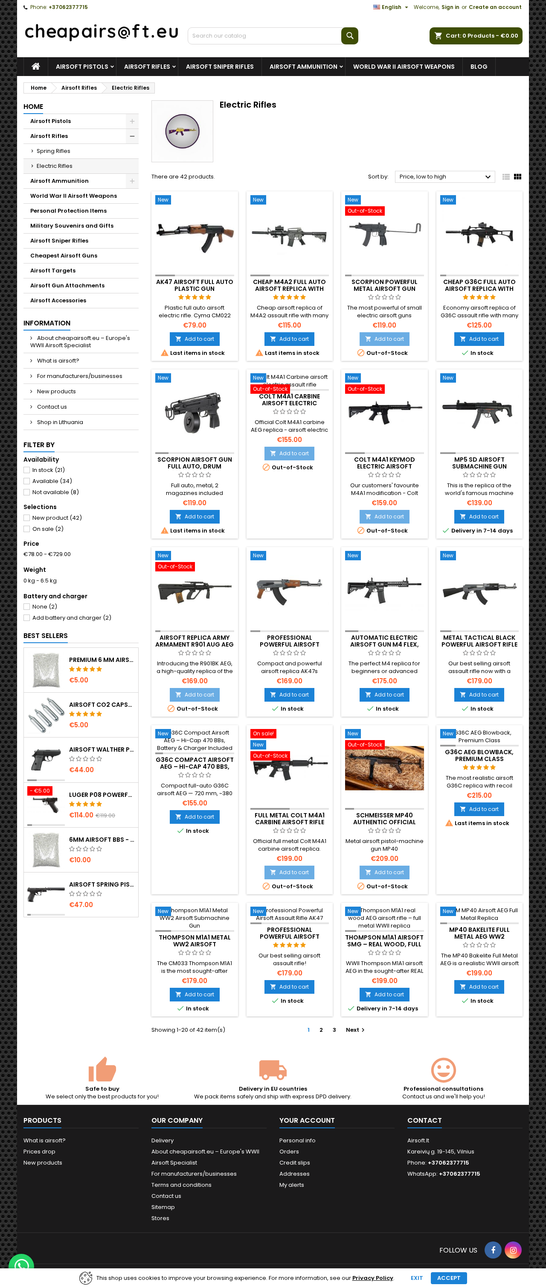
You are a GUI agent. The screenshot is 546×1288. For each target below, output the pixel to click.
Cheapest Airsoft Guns (63, 256)
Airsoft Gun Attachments (67, 285)
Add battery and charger (71, 618)
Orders (289, 1151)
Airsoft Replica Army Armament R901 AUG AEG (194, 641)
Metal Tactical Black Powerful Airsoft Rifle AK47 (479, 644)
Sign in (450, 7)
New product (57, 518)
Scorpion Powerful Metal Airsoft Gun (384, 285)
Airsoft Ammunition (303, 66)
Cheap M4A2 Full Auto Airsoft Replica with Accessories (289, 289)
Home (33, 106)
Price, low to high (446, 177)
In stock (48, 470)
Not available (55, 492)
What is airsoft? (57, 361)
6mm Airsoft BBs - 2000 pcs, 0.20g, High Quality (102, 839)
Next (356, 1030)
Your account (307, 1120)
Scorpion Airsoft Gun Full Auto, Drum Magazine (194, 466)
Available (52, 481)
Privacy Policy (372, 1278)
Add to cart (194, 338)
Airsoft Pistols (82, 66)
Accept (449, 1278)
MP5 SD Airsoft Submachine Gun (479, 463)
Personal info (297, 1140)
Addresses (294, 1174)
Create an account (495, 7)
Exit (417, 1278)
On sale (48, 529)
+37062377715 (68, 7)
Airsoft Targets (53, 270)
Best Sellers (45, 636)
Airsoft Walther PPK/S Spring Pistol (102, 749)
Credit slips (294, 1163)
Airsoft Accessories (58, 300)
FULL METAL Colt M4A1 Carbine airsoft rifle (290, 818)
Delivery (162, 1140)
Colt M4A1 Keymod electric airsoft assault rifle (384, 466)
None (44, 607)
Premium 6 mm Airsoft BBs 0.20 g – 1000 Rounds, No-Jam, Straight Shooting (102, 659)
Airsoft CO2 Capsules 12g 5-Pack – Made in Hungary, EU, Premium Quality (102, 704)
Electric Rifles (55, 166)
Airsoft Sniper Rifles (220, 66)
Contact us (51, 407)
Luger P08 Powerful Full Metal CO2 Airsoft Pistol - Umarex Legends (102, 794)
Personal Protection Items (68, 211)
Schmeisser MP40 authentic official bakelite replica (384, 822)
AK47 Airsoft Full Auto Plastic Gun (194, 285)
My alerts (291, 1185)
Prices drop (39, 1151)
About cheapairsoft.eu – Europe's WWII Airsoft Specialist (80, 341)
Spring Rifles (53, 151)
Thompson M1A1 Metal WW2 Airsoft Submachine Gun (195, 944)
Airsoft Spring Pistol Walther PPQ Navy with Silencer (102, 884)
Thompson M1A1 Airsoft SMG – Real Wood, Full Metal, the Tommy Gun (384, 944)
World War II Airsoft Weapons (404, 66)
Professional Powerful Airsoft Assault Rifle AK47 (289, 936)
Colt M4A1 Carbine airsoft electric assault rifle (289, 403)
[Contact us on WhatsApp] (21, 1266)
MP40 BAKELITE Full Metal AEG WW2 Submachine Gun (479, 936)
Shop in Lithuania (59, 422)
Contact (424, 1120)
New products (56, 391)
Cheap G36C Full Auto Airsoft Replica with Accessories (479, 289)
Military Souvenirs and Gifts (71, 226)
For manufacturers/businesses (79, 376)
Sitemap (163, 1207)
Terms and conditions (181, 1185)
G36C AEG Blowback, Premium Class (479, 755)
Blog (479, 66)
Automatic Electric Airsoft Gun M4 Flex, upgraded (384, 644)
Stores (160, 1218)
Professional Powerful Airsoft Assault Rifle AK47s (289, 644)
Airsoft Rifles (147, 66)
